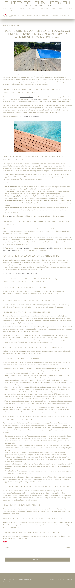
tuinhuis (61, 248)
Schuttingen (54, 15)
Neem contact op (37, 559)
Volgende (67, 547)
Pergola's (37, 15)
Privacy (52, 579)
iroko (40, 99)
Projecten (22, 8)
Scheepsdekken (65, 15)
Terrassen (6, 15)
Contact (69, 8)
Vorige (7, 547)
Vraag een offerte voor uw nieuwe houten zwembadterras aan (20, 273)
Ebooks (61, 8)
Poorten (45, 15)
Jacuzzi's (29, 15)
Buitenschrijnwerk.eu (37, 3)
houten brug (23, 248)
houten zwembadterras (26, 97)
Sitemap (69, 579)
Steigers (13, 15)
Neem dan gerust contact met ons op (33, 116)
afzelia (35, 99)
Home (4, 8)
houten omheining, (48, 248)
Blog (53, 8)
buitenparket (30, 248)
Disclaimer (61, 579)
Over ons (11, 9)
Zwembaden (8, 16)
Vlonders (21, 15)
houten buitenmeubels (9, 250)
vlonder (10, 216)
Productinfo (44, 8)
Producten (32, 8)
